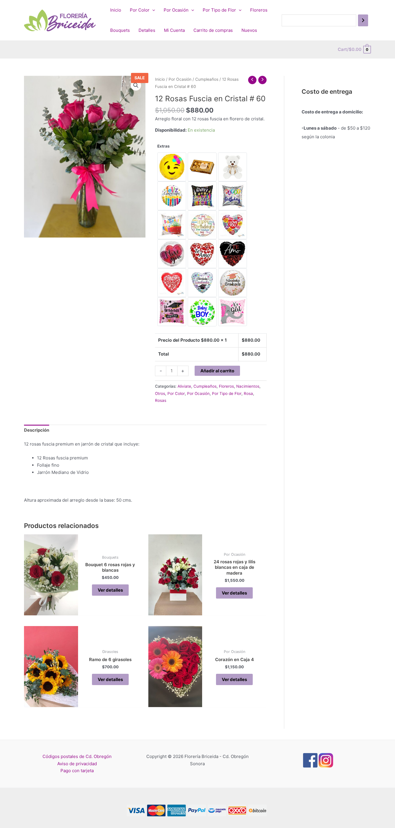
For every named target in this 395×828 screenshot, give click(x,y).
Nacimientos (247, 386)
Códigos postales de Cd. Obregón (77, 756)
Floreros (258, 10)
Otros (160, 393)
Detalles (147, 30)
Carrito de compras (213, 30)
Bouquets (120, 30)
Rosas (160, 400)
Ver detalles (110, 590)
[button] (136, 85)
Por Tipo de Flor (219, 10)
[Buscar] (363, 20)
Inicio (115, 10)
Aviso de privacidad (77, 763)
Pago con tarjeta (77, 770)
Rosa (248, 393)
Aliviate (184, 386)
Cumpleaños (206, 79)
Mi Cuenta (174, 30)
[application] (152, 10)
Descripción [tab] (36, 430)
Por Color (139, 10)
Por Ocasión (176, 10)
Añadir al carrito (217, 370)
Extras (163, 146)
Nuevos (249, 30)
